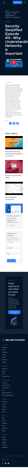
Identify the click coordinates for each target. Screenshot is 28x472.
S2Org (4, 349)
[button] (24, 2)
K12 (3, 390)
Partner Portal (5, 376)
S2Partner (4, 359)
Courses (4, 406)
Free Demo (17, 2)
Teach (3, 409)
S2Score (4, 362)
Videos (4, 420)
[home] (4, 2)
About (3, 437)
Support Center (5, 460)
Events (4, 425)
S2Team (4, 354)
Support (4, 442)
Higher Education (6, 392)
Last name (9, 248)
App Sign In (5, 447)
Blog (3, 418)
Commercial (5, 387)
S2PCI (3, 357)
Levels (4, 404)
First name (10, 242)
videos (7, 10)
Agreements (5, 458)
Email (8, 254)
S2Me (3, 431)
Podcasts (4, 423)
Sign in (4, 411)
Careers (4, 444)
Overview (4, 347)
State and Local (6, 385)
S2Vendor (4, 352)
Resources (5, 428)
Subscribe (11, 260)
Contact (4, 439)
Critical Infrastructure (8, 395)
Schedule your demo (14, 312)
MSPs (3, 371)
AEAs (3, 373)
